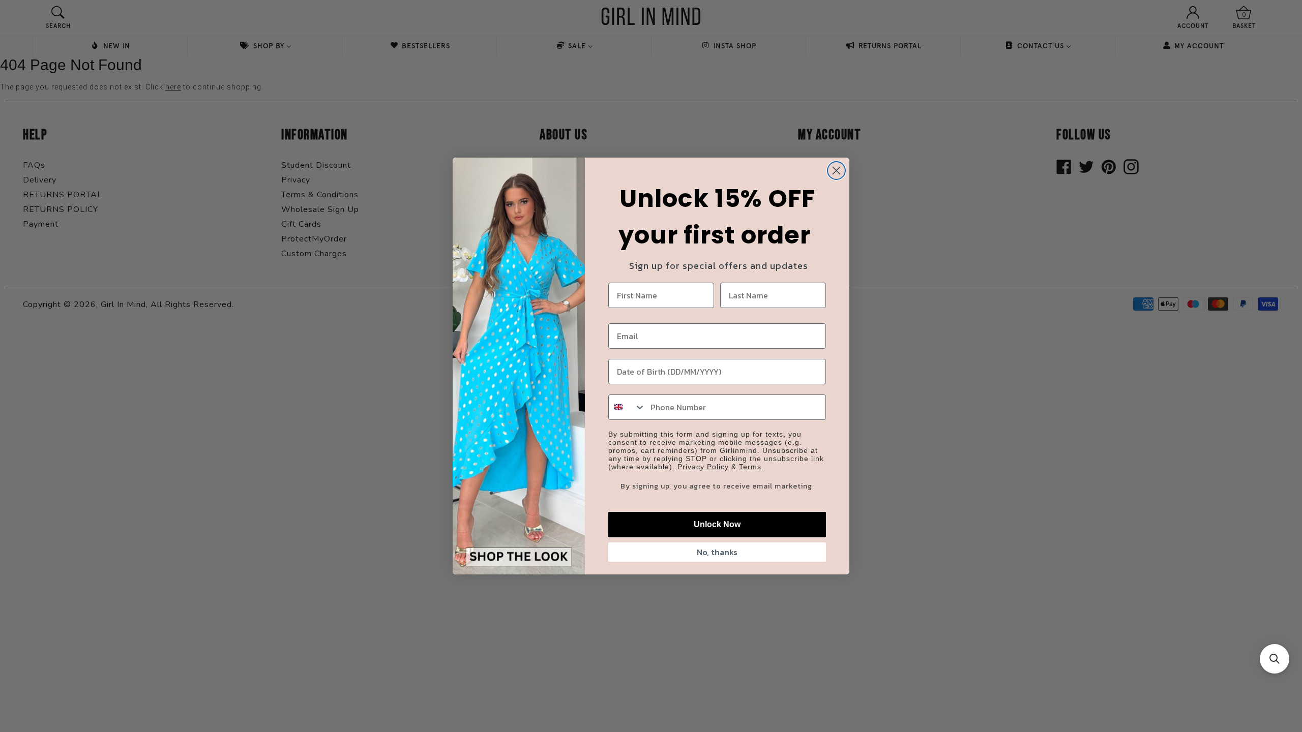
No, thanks (717, 552)
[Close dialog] (836, 170)
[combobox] (627, 407)
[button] (1274, 659)
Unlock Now (717, 524)
